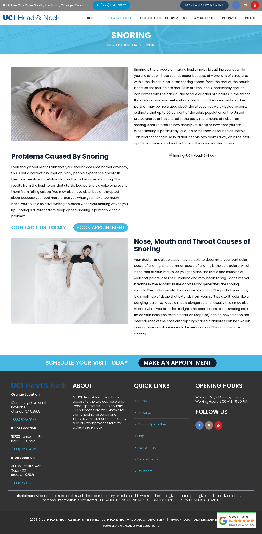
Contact (144, 471)
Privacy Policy (180, 520)
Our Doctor (147, 447)
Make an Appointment (204, 5)
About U (144, 412)
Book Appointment (101, 227)
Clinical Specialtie (129, 45)
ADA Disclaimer (206, 520)
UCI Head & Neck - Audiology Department (133, 520)
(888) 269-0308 (23, 483)
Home (108, 45)
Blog (140, 436)
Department (147, 459)
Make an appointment (177, 363)
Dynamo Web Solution (140, 526)
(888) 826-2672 (112, 5)
